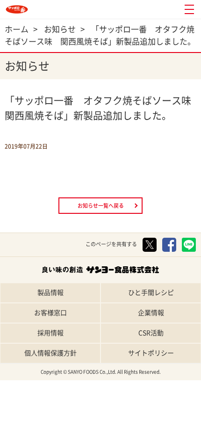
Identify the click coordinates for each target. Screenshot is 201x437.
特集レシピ (75, 429)
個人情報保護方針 (50, 353)
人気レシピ (126, 429)
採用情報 (50, 333)
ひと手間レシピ (151, 292)
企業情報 (151, 312)
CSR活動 (151, 333)
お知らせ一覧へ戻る (101, 205)
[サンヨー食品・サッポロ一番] (17, 9)
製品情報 (50, 292)
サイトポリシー (151, 353)
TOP (25, 429)
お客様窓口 (50, 312)
